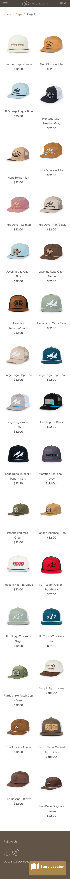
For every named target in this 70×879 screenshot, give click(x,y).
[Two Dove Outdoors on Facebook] (8, 852)
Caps (19, 14)
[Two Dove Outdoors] (35, 3)
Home (7, 14)
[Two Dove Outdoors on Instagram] (16, 852)
